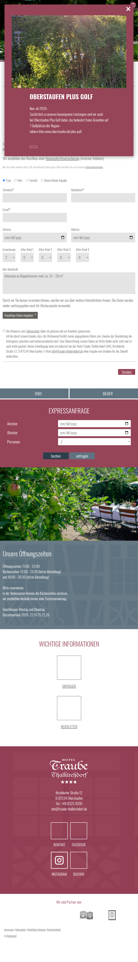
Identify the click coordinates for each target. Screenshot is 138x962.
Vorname (8, 189)
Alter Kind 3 (64, 249)
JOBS (38, 393)
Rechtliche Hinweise (36, 929)
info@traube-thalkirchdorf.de (67, 351)
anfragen (82, 456)
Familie (33, 180)
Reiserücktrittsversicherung (63, 158)
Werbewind (12, 936)
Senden (127, 372)
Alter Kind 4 (82, 249)
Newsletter (69, 726)
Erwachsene (9, 249)
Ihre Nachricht (10, 269)
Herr (20, 180)
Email (6, 209)
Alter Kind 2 (45, 249)
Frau (8, 180)
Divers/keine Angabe (55, 180)
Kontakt (59, 830)
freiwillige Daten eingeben (18, 315)
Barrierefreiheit (54, 929)
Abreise (75, 229)
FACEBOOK (78, 830)
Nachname (77, 189)
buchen (56, 456)
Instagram (59, 860)
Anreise (7, 229)
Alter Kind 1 (27, 249)
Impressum (9, 929)
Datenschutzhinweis (94, 167)
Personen (13, 442)
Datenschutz (33, 331)
